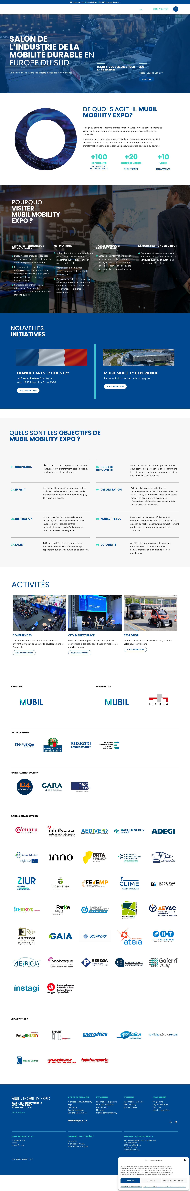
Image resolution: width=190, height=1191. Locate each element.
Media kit (100, 1110)
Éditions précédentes (77, 1113)
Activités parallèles (161, 1110)
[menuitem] (131, 9)
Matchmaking (130, 1104)
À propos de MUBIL (76, 1144)
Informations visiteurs (133, 1102)
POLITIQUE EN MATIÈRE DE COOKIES (131, 1187)
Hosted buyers (130, 1107)
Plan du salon (102, 1107)
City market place (160, 1104)
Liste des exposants (105, 1104)
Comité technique (76, 1110)
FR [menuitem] (141, 9)
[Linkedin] (176, 1122)
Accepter (130, 1181)
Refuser (151, 1181)
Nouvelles (72, 1141)
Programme (158, 1102)
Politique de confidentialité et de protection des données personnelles (164, 1187)
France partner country (106, 1113)
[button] (186, 1160)
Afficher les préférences (174, 1181)
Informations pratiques (78, 1146)
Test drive (157, 1107)
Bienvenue (72, 1107)
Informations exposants (106, 1102)
